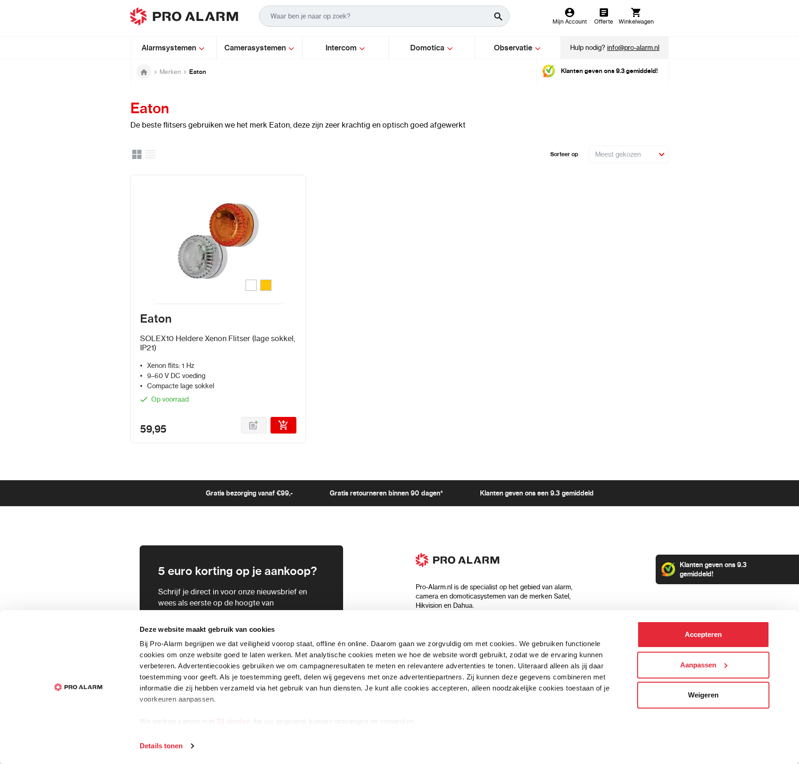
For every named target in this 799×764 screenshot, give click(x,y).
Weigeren (703, 695)
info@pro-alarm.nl (633, 47)
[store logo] (184, 16)
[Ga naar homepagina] (143, 71)
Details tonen (161, 746)
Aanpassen (698, 665)
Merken (170, 71)
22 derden (233, 721)
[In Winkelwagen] (283, 425)
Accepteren (703, 634)
